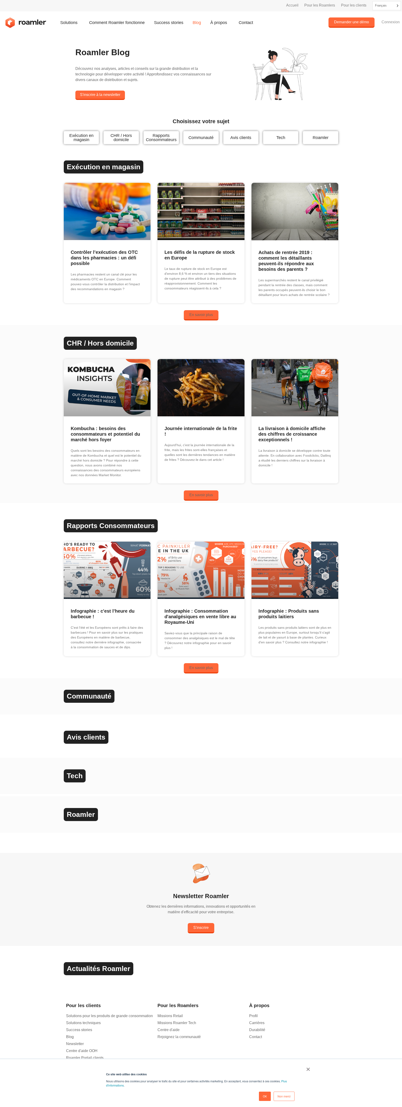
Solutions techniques (83, 1023)
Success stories (168, 22)
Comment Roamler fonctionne (117, 22)
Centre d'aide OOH (81, 1051)
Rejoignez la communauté (179, 1037)
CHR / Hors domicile (121, 137)
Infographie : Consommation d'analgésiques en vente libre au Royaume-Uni (200, 616)
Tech (280, 137)
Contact (246, 22)
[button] (201, 315)
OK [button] (265, 1096)
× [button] (308, 1068)
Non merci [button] (284, 1096)
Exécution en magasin (81, 137)
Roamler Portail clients (85, 1058)
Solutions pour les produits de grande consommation (109, 1016)
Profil (253, 1016)
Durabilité (257, 1030)
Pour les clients (353, 5)
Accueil (292, 5)
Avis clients (240, 137)
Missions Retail (170, 1016)
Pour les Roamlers (319, 5)
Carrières (257, 1023)
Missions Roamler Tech (176, 1023)
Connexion (391, 22)
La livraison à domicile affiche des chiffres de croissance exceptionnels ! (291, 434)
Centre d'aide (168, 1030)
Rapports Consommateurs (161, 137)
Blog (197, 22)
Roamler (320, 137)
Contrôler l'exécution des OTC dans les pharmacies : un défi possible (104, 258)
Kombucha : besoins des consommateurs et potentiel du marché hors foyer (105, 434)
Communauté (201, 137)
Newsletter (75, 1044)
